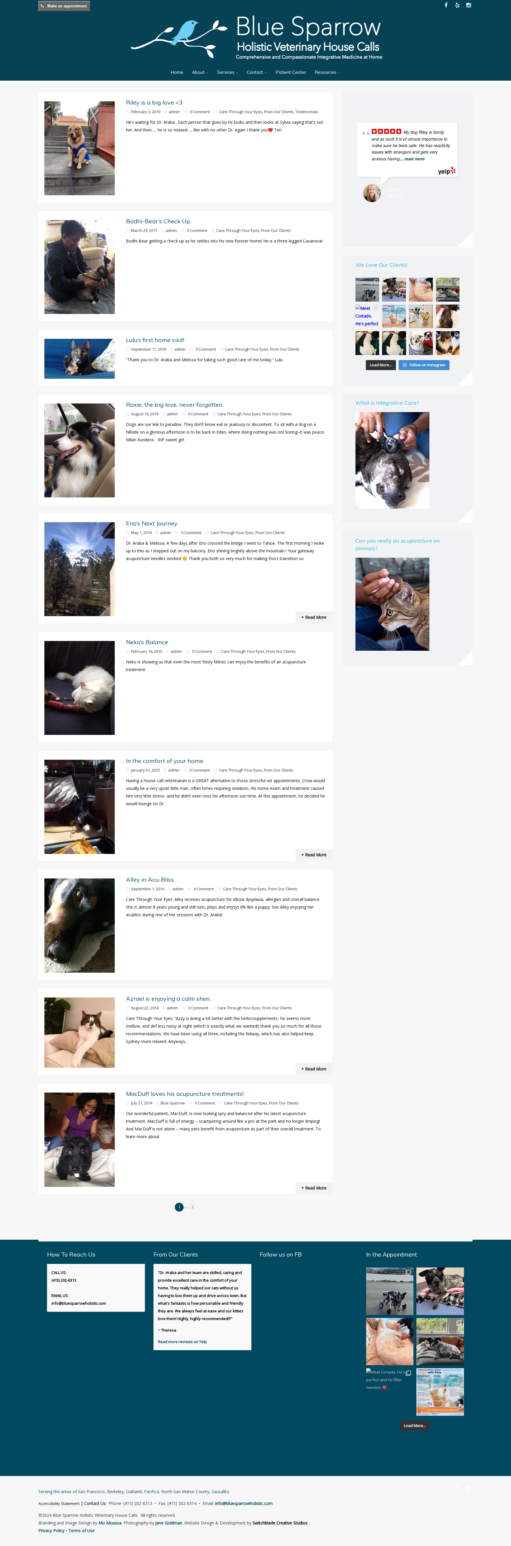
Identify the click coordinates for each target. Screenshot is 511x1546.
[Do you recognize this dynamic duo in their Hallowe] (421, 343)
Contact (255, 72)
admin (174, 111)
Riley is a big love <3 (154, 102)
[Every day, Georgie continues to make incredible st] (367, 290)
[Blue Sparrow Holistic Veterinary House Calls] (255, 63)
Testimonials (306, 111)
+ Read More (313, 617)
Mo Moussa (110, 1523)
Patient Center (291, 72)
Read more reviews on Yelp (182, 1341)
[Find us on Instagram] (468, 1488)
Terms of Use (81, 1530)
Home (177, 72)
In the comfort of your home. (165, 760)
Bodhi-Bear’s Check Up (158, 221)
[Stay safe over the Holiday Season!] (394, 316)
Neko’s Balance (147, 642)
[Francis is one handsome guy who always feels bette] (448, 343)
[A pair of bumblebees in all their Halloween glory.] (421, 316)
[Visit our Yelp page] (457, 5)
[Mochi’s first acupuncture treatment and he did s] (394, 343)
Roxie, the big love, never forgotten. (175, 404)
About (198, 72)
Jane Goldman (168, 1523)
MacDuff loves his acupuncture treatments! (185, 1093)
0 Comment (200, 111)
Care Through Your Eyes (240, 111)
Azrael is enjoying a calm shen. (168, 998)
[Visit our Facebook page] (446, 5)
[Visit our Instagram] (468, 5)
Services (226, 72)
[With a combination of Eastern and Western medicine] (448, 316)
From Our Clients (279, 111)
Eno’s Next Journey (151, 523)
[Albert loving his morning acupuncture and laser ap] (421, 290)
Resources (326, 72)
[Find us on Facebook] (456, 1488)
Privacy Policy (51, 1530)
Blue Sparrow (173, 1103)
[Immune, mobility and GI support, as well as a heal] (367, 343)
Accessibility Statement (59, 1503)
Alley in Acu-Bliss (150, 879)
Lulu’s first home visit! (155, 340)
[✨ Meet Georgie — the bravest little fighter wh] (394, 290)
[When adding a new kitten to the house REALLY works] (448, 290)
